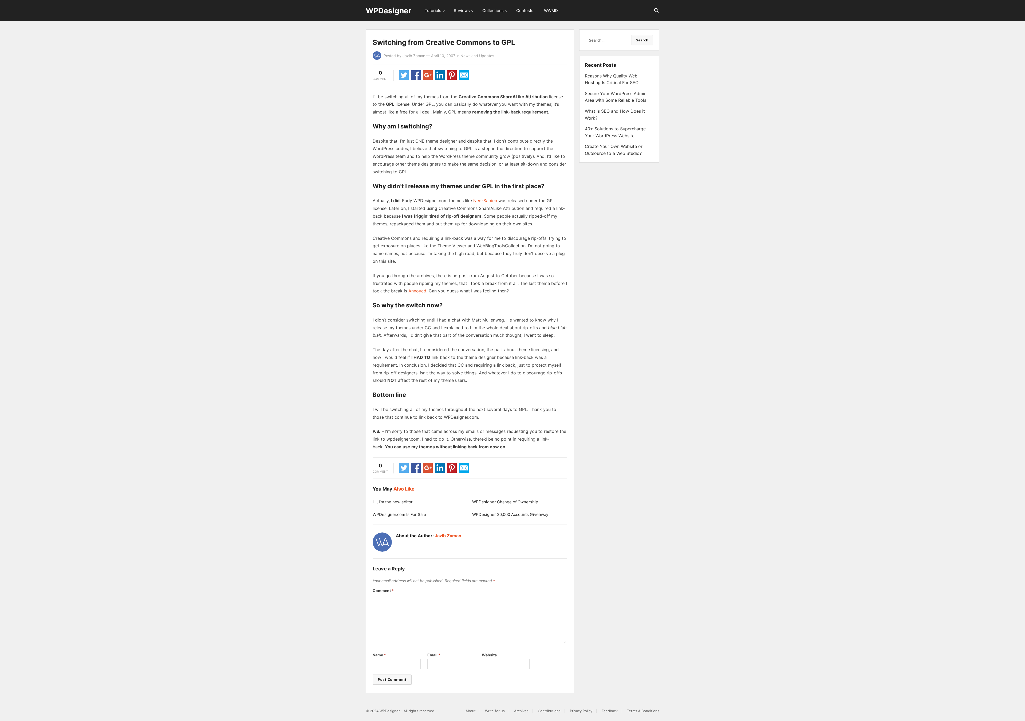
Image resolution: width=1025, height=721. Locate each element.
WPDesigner (388, 10)
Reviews (462, 10)
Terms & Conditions (643, 711)
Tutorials (433, 10)
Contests (524, 10)
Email (433, 655)
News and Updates (477, 55)
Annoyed (417, 290)
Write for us (495, 711)
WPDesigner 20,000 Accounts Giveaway (510, 514)
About (471, 711)
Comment (383, 590)
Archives (521, 711)
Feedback (610, 711)
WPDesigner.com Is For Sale (399, 514)
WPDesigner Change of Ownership (505, 501)
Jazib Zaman (414, 55)
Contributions (549, 711)
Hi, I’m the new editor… (394, 501)
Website (489, 655)
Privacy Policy (581, 711)
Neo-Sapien (485, 200)
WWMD (551, 10)
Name (379, 655)
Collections (493, 10)
